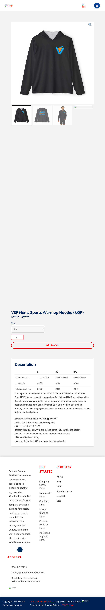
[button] (91, 5)
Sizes (13, 323)
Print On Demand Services (42, 601)
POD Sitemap (68, 605)
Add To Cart (52, 345)
